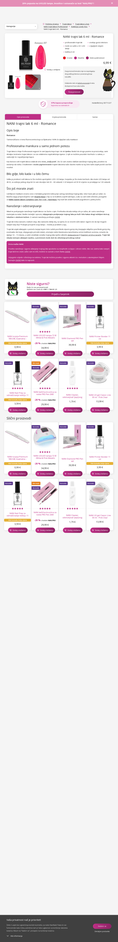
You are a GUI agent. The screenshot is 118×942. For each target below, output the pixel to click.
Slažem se (102, 926)
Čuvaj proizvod (74, 92)
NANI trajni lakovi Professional (56, 26)
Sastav (95, 117)
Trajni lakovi (67, 24)
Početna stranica (52, 24)
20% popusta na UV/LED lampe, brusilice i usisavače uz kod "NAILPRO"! (58, 3)
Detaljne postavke (102, 931)
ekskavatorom (73, 235)
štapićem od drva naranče (91, 235)
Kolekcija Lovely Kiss (79, 26)
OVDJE (57, 217)
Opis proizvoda (23, 117)
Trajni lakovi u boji (82, 24)
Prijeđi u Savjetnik (60, 294)
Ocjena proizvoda (59, 117)
